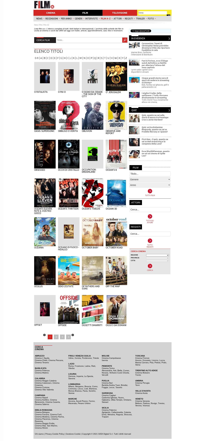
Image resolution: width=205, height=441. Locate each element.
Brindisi (124, 385)
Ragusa (119, 414)
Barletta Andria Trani (111, 385)
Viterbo (71, 368)
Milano (71, 386)
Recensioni (51, 18)
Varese (71, 393)
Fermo (92, 401)
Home (36, 25)
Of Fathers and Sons (91, 287)
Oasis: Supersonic (44, 131)
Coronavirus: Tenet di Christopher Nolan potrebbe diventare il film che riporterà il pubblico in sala (156, 46)
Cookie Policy (58, 434)
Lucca (162, 360)
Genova (71, 376)
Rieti (93, 366)
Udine (70, 358)
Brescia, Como (91, 386)
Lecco (80, 388)
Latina (87, 366)
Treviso (161, 403)
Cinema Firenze (142, 358)
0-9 (36, 58)
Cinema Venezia (142, 401)
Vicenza (146, 405)
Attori (118, 18)
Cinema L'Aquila (42, 358)
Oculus (38, 286)
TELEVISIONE (119, 12)
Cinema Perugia (142, 383)
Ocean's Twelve (91, 208)
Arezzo (138, 360)
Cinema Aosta (141, 393)
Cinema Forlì (55, 414)
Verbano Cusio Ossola (119, 373)
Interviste (91, 18)
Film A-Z (106, 18)
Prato (163, 362)
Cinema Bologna (42, 412)
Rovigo (154, 403)
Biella (119, 370)
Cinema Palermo (109, 410)
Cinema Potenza (42, 370)
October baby (90, 247)
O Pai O (62, 92)
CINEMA (50, 12)
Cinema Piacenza (42, 419)
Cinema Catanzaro (43, 383)
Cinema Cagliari (109, 395)
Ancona (71, 401)
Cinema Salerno (42, 404)
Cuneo (126, 370)
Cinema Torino (108, 368)
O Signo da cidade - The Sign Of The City (92, 94)
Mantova (93, 388)
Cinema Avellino (42, 400)
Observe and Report (113, 132)
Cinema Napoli (41, 397)
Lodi (86, 388)
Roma (71, 366)
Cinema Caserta (52, 402)
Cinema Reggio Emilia (44, 423)
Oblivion (87, 131)
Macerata (72, 403)
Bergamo (79, 386)
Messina (111, 414)
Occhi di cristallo (68, 170)
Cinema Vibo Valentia (44, 389)
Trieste (96, 358)
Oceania (39, 247)
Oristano (127, 400)
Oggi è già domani (116, 325)
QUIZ (134, 110)
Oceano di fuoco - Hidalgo (68, 248)
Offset (38, 325)
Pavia (85, 391)
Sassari (105, 402)
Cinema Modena (42, 417)
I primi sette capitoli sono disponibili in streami (142, 71)
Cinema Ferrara (42, 414)
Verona (138, 405)
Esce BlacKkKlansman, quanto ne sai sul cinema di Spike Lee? (156, 153)
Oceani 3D (111, 208)
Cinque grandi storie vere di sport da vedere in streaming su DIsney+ (155, 80)
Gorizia (78, 358)
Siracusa (128, 414)
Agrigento (106, 412)
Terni (137, 385)
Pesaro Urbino (84, 403)
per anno (66, 18)
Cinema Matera (42, 373)
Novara (105, 373)
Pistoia (157, 362)
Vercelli (105, 375)
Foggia (105, 387)
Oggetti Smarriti (92, 325)
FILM (85, 12)
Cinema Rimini (41, 428)
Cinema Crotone (42, 387)
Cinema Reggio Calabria (45, 381)
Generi (78, 18)
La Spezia (88, 376)
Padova (146, 403)
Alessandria (107, 370)
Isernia (105, 360)
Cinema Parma (57, 417)
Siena (137, 365)
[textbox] (88, 40)
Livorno (155, 360)
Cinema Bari (107, 383)
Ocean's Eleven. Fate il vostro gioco (43, 210)
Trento (138, 375)
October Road (114, 247)
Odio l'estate (65, 286)
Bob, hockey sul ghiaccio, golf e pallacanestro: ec (155, 86)
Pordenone (87, 358)
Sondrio (92, 391)
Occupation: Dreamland (89, 170)
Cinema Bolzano (142, 373)
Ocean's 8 (111, 170)
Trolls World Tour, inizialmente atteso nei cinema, (155, 101)
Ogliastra (106, 400)
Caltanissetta (117, 412)
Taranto (118, 387)
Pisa (151, 362)
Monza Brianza (75, 391)
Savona (71, 378)
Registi (129, 18)
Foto (151, 18)
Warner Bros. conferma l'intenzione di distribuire (142, 53)
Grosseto (147, 360)
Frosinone (79, 366)
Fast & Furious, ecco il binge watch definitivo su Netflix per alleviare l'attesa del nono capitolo (155, 64)
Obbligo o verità (68, 131)
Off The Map (113, 286)
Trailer (140, 18)
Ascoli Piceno (82, 401)
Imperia (79, 376)
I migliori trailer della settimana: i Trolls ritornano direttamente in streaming (155, 95)
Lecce (111, 387)
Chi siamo (39, 434)
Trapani (105, 417)
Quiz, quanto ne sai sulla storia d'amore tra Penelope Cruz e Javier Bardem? (155, 117)
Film (40, 25)
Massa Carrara (142, 362)
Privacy (48, 434)
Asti (114, 370)
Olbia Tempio (116, 400)
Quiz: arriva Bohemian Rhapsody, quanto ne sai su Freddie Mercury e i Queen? (155, 129)
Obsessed (39, 170)
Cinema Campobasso (111, 358)
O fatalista (41, 92)
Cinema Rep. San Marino (46, 426)
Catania (127, 412)
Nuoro (121, 397)
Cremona (72, 388)
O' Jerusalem (113, 92)
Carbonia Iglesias (109, 397)
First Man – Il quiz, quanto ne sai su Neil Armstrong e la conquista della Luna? (155, 141)
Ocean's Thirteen (68, 208)
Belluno (138, 403)
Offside (62, 325)
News (39, 18)
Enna (104, 414)
